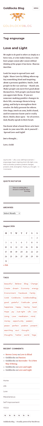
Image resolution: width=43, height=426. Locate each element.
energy (35, 288)
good (6, 302)
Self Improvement (27, 160)
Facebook (22, 293)
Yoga (34, 335)
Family (32, 293)
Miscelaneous (9, 397)
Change (34, 284)
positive (18, 164)
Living (6, 316)
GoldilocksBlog (29, 298)
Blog (26, 284)
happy (18, 307)
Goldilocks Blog (13, 8)
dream (16, 288)
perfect (15, 326)
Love (18, 160)
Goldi (6, 298)
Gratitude (25, 302)
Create (7, 288)
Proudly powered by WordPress (28, 422)
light (31, 162)
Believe (18, 284)
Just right (21, 312)
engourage (7, 162)
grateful (15, 302)
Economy (25, 288)
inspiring (19, 162)
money (7, 321)
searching (8, 330)
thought (33, 167)
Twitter (18, 335)
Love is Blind (26, 354)
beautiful (8, 284)
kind (24, 162)
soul (17, 330)
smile (11, 167)
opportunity (18, 321)
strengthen (18, 167)
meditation (23, 316)
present (6, 167)
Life (14, 160)
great (34, 302)
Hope (6, 312)
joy (13, 312)
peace (7, 326)
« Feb (5, 265)
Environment (10, 293)
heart (14, 162)
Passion (22, 357)
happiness (8, 307)
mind (33, 316)
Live (35, 312)
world (26, 335)
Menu (36, 8)
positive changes (27, 164)
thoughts (8, 335)
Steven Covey (11, 354)
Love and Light (15, 48)
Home (6, 381)
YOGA (6, 408)
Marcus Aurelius (8, 164)
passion (29, 321)
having (27, 307)
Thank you (26, 167)
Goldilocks (16, 298)
